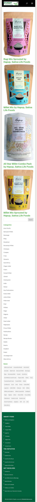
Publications (7, 331)
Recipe (6, 335)
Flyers (5, 269)
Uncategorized (8, 355)
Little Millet (7, 297)
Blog (5, 238)
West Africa (7, 359)
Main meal (7, 300)
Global (6, 276)
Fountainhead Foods (9, 381)
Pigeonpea (7, 324)
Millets (6, 307)
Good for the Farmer (9, 462)
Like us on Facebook (9, 484)
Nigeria (6, 314)
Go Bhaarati (7, 384)
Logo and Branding (9, 465)
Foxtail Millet (7, 273)
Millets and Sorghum (9, 391)
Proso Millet (7, 328)
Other (5, 317)
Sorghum (6, 348)
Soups (5, 352)
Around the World (18, 367)
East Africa (7, 262)
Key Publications (9, 290)
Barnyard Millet (8, 231)
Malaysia (19, 388)
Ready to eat (22, 398)
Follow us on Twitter (9, 487)
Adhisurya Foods (8, 367)
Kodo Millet (26, 384)
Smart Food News (8, 401)
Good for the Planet (9, 458)
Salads (5, 342)
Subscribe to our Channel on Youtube (13, 491)
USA (27, 401)
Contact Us (7, 471)
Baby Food (12, 370)
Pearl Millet (7, 426)
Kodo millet (7, 293)
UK (24, 401)
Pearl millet (7, 321)
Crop (5, 256)
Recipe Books (8, 338)
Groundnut (7, 442)
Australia (6, 370)
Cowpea (6, 252)
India (5, 283)
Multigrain (27, 391)
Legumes (6, 388)
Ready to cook (14, 398)
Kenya (5, 287)
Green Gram (8, 446)
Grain (12, 384)
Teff (21, 401)
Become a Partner (9, 474)
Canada (18, 374)
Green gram (7, 280)
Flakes (27, 377)
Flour (31, 377)
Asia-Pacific (7, 228)
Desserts (6, 259)
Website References (27, 499)
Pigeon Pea (7, 439)
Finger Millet (8, 429)
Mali (5, 304)
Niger (5, 311)
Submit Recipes (8, 481)
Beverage (6, 235)
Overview (7, 452)
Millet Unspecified (19, 391)
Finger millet (7, 266)
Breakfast (6, 242)
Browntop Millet (8, 245)
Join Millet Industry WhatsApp (11, 478)
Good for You (8, 455)
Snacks (6, 345)
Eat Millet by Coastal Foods (10, 377)
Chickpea (6, 249)
